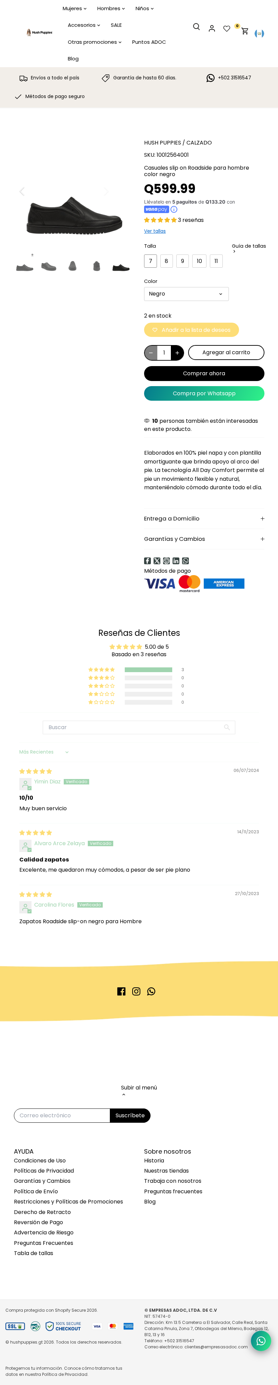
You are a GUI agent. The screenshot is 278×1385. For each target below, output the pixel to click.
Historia (154, 1160)
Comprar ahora (204, 373)
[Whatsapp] (185, 560)
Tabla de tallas (33, 1253)
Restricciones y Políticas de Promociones (68, 1202)
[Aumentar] (177, 352)
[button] (161, 220)
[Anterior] (31, 191)
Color (150, 281)
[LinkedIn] (176, 560)
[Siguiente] (114, 191)
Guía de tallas (249, 246)
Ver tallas (155, 231)
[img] (35, 771)
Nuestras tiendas (166, 1171)
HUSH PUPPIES (162, 143)
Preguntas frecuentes (173, 1191)
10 (199, 261)
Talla (150, 246)
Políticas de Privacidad (44, 1171)
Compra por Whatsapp (204, 393)
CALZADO (199, 143)
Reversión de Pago (38, 1222)
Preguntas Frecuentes (43, 1243)
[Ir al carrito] (245, 33)
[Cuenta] (215, 33)
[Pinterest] (166, 560)
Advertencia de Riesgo (44, 1232)
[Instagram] (136, 991)
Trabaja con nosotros (172, 1181)
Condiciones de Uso (40, 1160)
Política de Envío (36, 1191)
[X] (157, 560)
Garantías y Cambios (174, 539)
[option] (73, 191)
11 (216, 261)
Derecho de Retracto (42, 1212)
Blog (150, 1202)
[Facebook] (147, 560)
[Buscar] (200, 32)
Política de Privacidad (64, 1374)
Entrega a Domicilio (171, 518)
